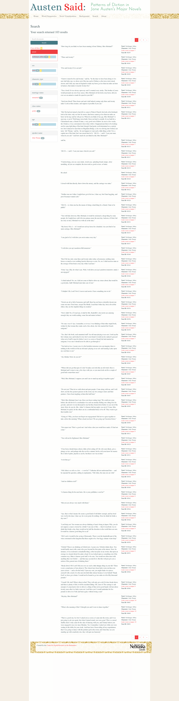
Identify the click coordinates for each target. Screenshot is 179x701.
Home (36, 16)
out (33, 124)
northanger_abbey (38, 57)
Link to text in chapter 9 (128, 404)
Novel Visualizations (68, 16)
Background (84, 16)
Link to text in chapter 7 (128, 50)
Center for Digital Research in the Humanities (61, 645)
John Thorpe (36, 138)
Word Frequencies (49, 16)
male (33, 70)
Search (95, 16)
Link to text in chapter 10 (128, 600)
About (103, 16)
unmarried (35, 97)
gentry (34, 111)
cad (33, 84)
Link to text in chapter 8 (128, 383)
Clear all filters (36, 48)
